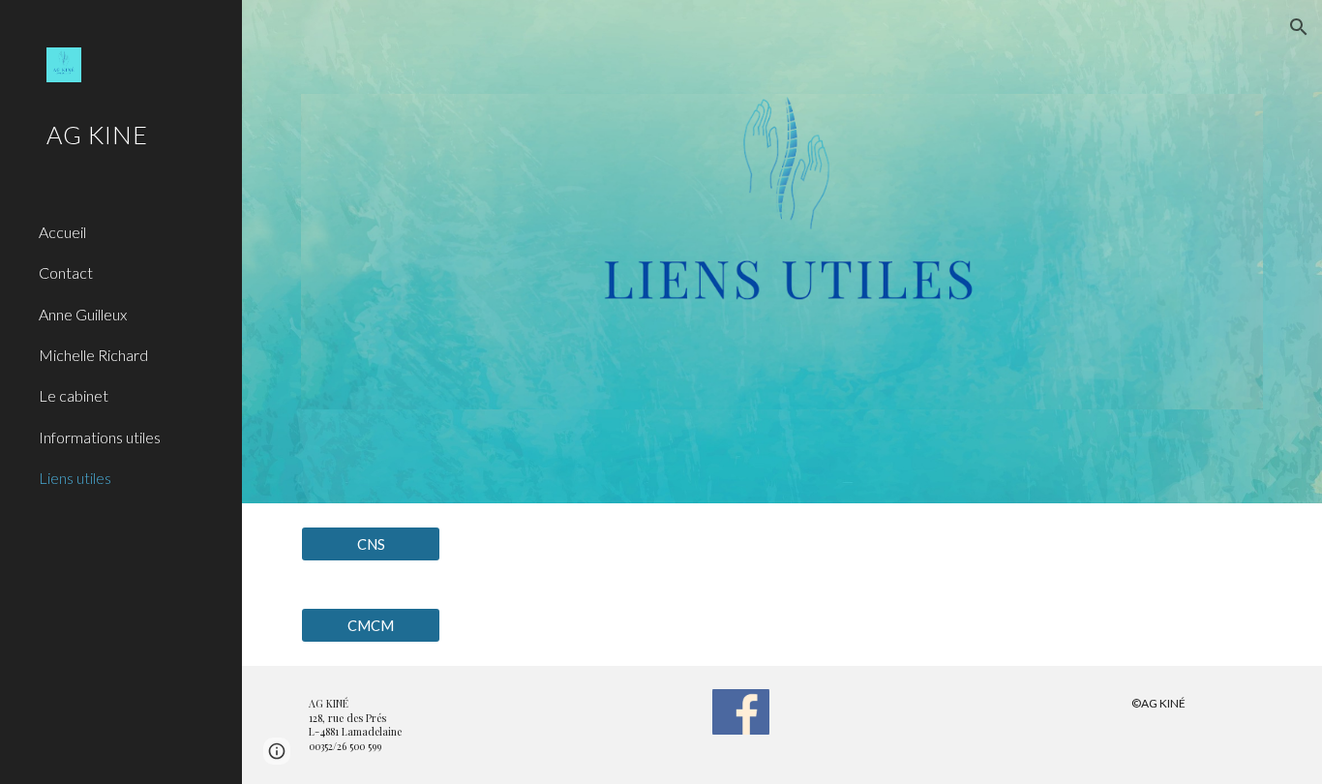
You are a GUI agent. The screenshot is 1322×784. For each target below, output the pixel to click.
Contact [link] (66, 272)
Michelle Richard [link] (93, 355)
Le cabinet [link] (73, 395)
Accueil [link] (62, 232)
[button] (1299, 27)
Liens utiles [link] (75, 477)
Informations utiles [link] (100, 437)
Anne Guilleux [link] (83, 314)
